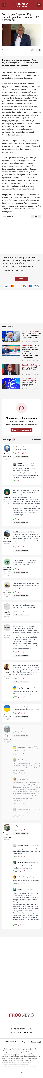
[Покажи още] (21, 1072)
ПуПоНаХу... (21, 779)
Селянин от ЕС (7, 834)
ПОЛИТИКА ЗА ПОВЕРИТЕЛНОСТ (21, 1032)
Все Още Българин (20, 464)
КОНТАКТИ (21, 1029)
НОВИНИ (4, 50)
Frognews (10, 216)
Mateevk (7, 497)
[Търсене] (4, 5)
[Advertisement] (21, 971)
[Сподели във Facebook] (36, 50)
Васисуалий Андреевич (7, 568)
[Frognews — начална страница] (21, 1015)
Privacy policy (35, 1042)
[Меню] (39, 5)
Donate (21, 278)
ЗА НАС (13, 1029)
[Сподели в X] (39, 50)
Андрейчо (7, 612)
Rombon (7, 539)
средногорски (7, 633)
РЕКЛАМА (29, 1029)
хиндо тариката (7, 736)
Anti (7, 590)
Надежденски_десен (25, 688)
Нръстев (7, 454)
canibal (19, 890)
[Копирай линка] (32, 50)
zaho (7, 672)
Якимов (20, 760)
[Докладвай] (23, 453)
